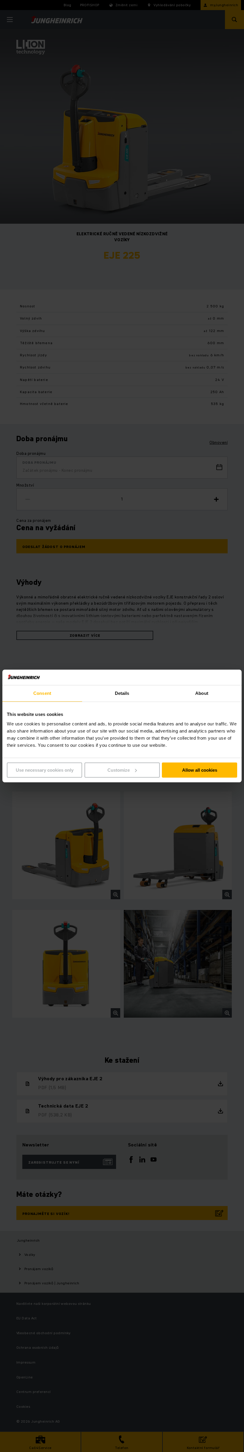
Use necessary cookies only (44, 770)
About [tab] (201, 693)
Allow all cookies (199, 770)
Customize (118, 770)
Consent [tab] (42, 693)
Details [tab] (122, 693)
